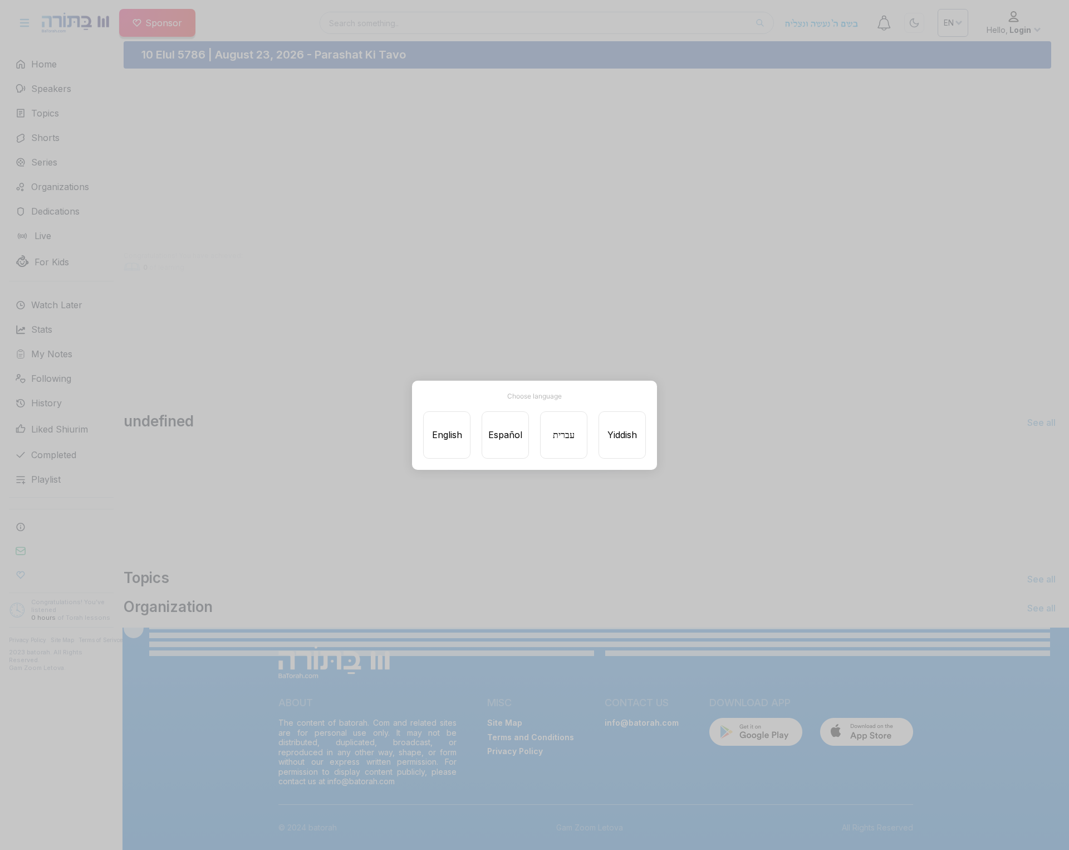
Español (505, 434)
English (447, 434)
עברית (564, 434)
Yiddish (622, 434)
